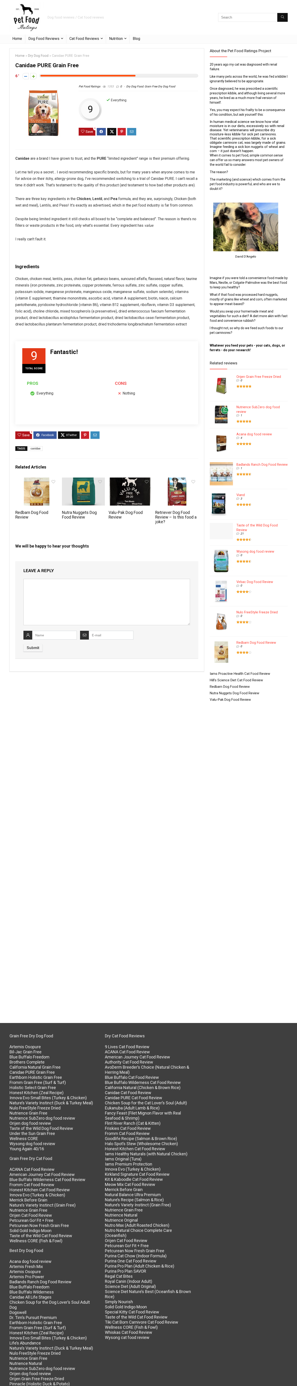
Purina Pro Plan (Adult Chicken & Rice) (139, 1266)
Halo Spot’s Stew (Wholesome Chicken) (141, 1143)
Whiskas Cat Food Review (128, 1332)
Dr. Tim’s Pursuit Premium (33, 1317)
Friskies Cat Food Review (128, 1128)
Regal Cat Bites (119, 1276)
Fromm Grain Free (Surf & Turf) (38, 1082)
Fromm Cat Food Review (32, 1184)
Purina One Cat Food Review (130, 1261)
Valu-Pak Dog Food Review (230, 700)
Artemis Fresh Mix (26, 1266)
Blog (136, 38)
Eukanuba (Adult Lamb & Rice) (132, 1108)
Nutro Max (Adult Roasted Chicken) (137, 1225)
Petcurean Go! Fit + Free (31, 1220)
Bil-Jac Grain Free (26, 1051)
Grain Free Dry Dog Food (160, 86)
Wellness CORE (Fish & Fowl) (36, 1240)
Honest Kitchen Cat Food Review (40, 1189)
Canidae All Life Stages (31, 1297)
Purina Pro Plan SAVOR (125, 1271)
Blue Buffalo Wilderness (32, 1292)
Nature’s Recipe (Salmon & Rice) (134, 1199)
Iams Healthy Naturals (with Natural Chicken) (146, 1153)
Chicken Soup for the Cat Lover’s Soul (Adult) (146, 1102)
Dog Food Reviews (43, 38)
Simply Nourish (119, 1301)
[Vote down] (26, 76)
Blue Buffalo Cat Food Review (132, 1077)
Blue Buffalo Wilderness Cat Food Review (47, 1179)
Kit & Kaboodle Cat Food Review (134, 1179)
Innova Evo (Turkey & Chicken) (37, 1194)
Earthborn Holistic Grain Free (36, 1077)
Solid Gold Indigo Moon (31, 1230)
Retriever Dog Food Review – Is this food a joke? (176, 517)
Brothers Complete (27, 1062)
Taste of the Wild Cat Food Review (41, 1235)
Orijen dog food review (30, 1123)
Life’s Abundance (25, 1343)
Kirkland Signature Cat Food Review (137, 1174)
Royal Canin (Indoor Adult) (128, 1281)
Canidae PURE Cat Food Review (133, 1097)
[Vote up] (33, 76)
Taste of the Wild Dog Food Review (41, 1128)
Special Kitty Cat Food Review (132, 1312)
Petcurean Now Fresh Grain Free (39, 1225)
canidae (35, 448)
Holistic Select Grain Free (33, 1087)
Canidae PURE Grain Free (32, 1072)
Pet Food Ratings (89, 86)
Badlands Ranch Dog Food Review (262, 464)
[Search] (282, 17)
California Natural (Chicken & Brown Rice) (143, 1087)
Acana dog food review (254, 434)
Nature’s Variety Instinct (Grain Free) (43, 1205)
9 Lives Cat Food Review (127, 1046)
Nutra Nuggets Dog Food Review (79, 514)
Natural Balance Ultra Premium (133, 1194)
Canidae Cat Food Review (128, 1092)
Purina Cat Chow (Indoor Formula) (136, 1255)
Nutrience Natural (26, 1363)
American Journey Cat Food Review (42, 1174)
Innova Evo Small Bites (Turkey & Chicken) (48, 1097)
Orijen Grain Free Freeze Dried (258, 377)
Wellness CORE (24, 1138)
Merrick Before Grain (28, 1200)
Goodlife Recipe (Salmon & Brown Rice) (141, 1138)
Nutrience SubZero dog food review (42, 1118)
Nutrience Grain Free (28, 1113)
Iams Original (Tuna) (123, 1159)
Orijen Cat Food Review (31, 1215)
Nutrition (116, 38)
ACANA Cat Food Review (32, 1169)
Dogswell (18, 1312)
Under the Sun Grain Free (32, 1133)
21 (242, 533)
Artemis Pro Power (27, 1276)
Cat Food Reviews (84, 38)
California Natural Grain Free (35, 1067)
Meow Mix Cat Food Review (130, 1184)
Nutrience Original (121, 1220)
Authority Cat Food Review (129, 1062)
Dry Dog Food (38, 56)
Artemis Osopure (25, 1046)
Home (17, 38)
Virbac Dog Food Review (254, 582)
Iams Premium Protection (128, 1164)
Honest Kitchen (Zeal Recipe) (37, 1092)
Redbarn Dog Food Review (256, 642)
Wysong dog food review (255, 551)
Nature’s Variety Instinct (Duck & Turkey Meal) (51, 1102)
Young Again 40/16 (27, 1148)
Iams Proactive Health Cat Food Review (240, 674)
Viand (240, 495)
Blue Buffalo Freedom (29, 1057)
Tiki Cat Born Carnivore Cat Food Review (141, 1322)
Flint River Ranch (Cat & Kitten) (133, 1123)
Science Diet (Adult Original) (130, 1286)
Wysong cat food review (127, 1337)
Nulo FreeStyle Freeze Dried (257, 612)
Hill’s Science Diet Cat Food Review (236, 680)
